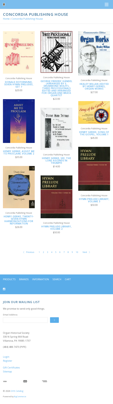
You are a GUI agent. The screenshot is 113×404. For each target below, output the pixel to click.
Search (57, 279)
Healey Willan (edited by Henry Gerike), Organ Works (94, 86)
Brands (24, 279)
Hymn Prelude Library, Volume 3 (94, 200)
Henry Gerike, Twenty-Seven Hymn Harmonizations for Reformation (19, 220)
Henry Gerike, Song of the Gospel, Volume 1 (94, 133)
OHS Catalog (17, 391)
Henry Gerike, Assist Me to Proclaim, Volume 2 (18, 152)
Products (9, 279)
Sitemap (7, 371)
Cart (68, 279)
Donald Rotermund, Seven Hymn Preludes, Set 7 (18, 84)
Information (40, 279)
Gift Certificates (11, 367)
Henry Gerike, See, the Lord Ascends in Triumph (56, 161)
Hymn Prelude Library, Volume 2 (56, 227)
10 (77, 252)
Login (6, 356)
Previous (30, 252)
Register (7, 360)
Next (85, 252)
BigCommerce (20, 396)
